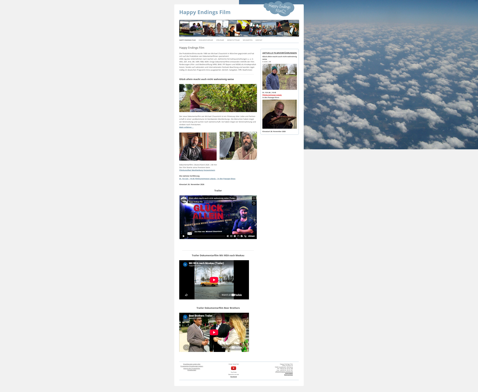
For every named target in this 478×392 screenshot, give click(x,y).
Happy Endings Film (205, 12)
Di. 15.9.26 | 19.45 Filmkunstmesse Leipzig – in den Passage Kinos (207, 178)
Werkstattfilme (233, 40)
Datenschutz (288, 375)
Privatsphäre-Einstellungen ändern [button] (191, 366)
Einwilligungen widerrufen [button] (191, 364)
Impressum (289, 373)
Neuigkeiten (247, 40)
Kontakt (259, 40)
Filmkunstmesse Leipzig (272, 95)
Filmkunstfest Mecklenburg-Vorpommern (197, 170)
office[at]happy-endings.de (284, 372)
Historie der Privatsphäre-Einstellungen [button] (191, 369)
